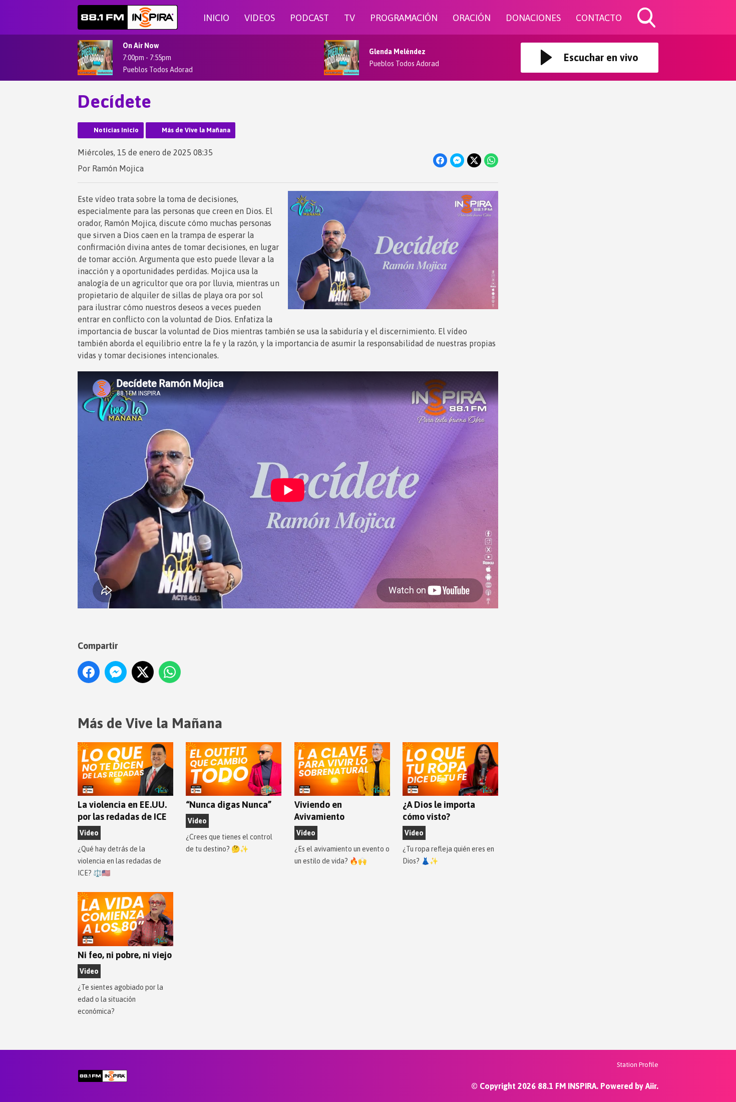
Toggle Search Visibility (647, 29)
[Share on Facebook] (440, 160)
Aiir (650, 1085)
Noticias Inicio (116, 130)
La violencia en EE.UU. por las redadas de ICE (122, 810)
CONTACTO (599, 18)
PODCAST (309, 18)
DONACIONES (533, 18)
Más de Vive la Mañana (196, 130)
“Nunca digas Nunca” (228, 804)
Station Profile (637, 1064)
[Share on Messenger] (457, 160)
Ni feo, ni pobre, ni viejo (125, 955)
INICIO (216, 18)
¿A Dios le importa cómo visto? (439, 810)
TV (349, 18)
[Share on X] (474, 160)
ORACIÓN (472, 18)
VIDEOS (259, 18)
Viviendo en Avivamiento (319, 810)
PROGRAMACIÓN (404, 18)
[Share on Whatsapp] (491, 160)
